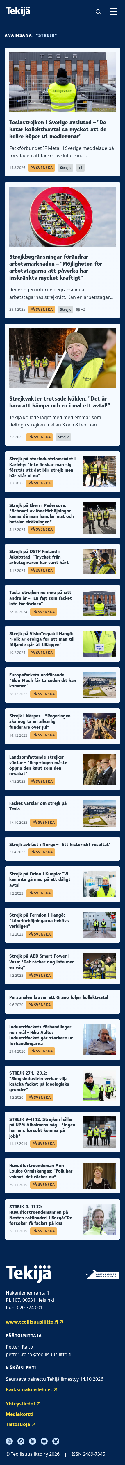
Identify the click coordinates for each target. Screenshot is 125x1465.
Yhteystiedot (20, 1404)
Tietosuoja (18, 1424)
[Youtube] (44, 1441)
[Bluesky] (55, 1441)
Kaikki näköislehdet (29, 1389)
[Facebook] (20, 1441)
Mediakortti (19, 1414)
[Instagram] (9, 1441)
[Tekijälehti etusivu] (18, 12)
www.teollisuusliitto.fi (32, 1322)
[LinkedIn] (32, 1441)
